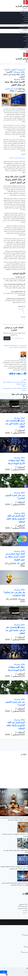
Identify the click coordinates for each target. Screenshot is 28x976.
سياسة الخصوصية (22, 908)
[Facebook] (27, 894)
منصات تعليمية (12, 347)
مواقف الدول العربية (24, 23)
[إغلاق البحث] (27, 968)
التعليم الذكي (11, 345)
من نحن (25, 912)
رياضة (27, 34)
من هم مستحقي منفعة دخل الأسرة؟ (17, 157)
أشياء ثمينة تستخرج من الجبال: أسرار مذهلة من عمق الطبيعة (15, 557)
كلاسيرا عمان (15, 125)
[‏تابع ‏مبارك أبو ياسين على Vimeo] (14, 374)
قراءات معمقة (25, 19)
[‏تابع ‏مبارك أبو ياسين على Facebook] (25, 374)
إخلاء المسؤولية (23, 904)
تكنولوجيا (25, 30)
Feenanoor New (5, 922)
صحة (27, 42)
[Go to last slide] (26, 397)
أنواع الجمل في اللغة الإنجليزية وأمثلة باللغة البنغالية (16, 519)
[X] (25, 894)
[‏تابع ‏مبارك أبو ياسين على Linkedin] (12, 374)
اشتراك (7, 338)
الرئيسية (25, 8)
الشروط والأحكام (22, 906)
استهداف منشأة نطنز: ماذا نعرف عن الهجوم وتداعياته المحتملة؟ (14, 388)
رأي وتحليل (26, 17)
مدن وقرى (26, 47)
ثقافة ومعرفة (25, 36)
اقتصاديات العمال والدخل (23, 27)
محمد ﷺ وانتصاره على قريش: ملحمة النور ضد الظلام (15, 423)
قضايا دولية (26, 21)
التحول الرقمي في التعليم (20, 345)
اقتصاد (26, 946)
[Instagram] (23, 894)
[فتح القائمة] (26, 61)
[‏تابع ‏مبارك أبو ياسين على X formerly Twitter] (23, 374)
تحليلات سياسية (25, 14)
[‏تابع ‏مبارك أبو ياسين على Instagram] (21, 374)
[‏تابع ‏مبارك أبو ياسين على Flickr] (16, 374)
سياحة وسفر (25, 40)
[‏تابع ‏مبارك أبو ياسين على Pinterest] (10, 374)
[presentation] (14, 406)
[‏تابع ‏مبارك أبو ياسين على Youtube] (18, 374)
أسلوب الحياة (25, 952)
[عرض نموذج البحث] (27, 51)
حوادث (27, 38)
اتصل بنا (25, 910)
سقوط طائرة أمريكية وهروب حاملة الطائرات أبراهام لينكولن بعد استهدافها (14, 382)
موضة (27, 45)
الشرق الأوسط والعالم (24, 12)
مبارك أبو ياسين (11, 88)
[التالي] (23, 397)
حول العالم (26, 935)
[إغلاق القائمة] (27, 930)
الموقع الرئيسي (23, 49)
